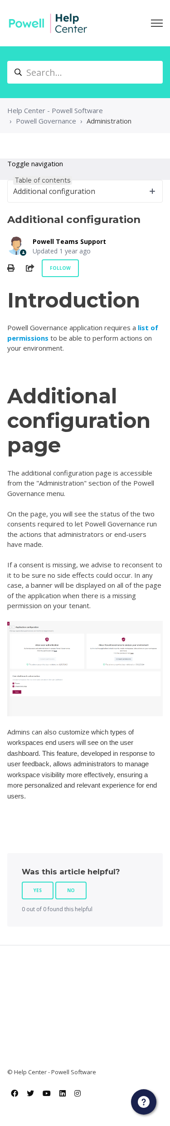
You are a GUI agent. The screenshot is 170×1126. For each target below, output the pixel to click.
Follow (60, 268)
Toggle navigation (35, 163)
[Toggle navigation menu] (156, 23)
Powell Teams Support (69, 241)
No (71, 890)
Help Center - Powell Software (55, 110)
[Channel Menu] (143, 1102)
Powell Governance (46, 120)
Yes (38, 890)
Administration (109, 120)
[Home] (48, 23)
